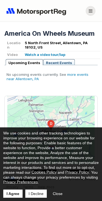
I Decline (36, 193)
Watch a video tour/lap (45, 54)
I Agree (13, 193)
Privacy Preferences (20, 182)
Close (58, 193)
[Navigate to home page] (38, 10)
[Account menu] (90, 11)
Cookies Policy (44, 172)
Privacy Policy (77, 172)
